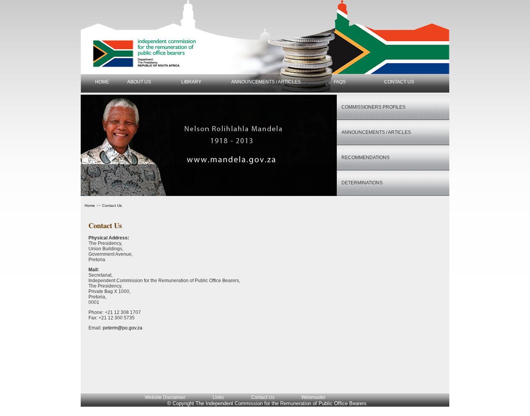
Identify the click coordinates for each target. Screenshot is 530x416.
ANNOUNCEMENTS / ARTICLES (266, 82)
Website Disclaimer (165, 397)
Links (218, 397)
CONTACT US (399, 82)
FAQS (340, 82)
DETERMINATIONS (362, 182)
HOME (102, 82)
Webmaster (313, 397)
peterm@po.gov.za (122, 328)
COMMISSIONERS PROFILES (373, 107)
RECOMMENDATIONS (365, 157)
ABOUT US (139, 82)
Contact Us (262, 397)
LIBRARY (191, 82)
